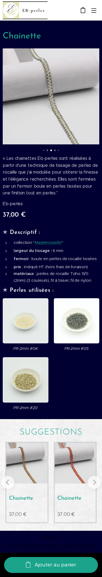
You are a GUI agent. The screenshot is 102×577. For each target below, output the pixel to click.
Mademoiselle (48, 242)
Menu (93, 10)
